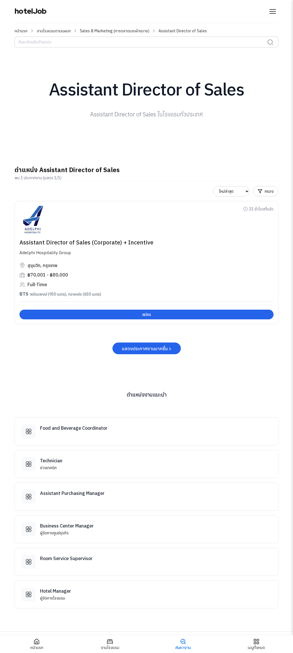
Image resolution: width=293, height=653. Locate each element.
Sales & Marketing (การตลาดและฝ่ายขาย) (114, 30)
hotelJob (30, 11)
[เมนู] (272, 11)
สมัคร (146, 314)
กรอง (269, 191)
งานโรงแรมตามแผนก (54, 30)
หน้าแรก (21, 30)
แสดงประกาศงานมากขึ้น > (146, 348)
